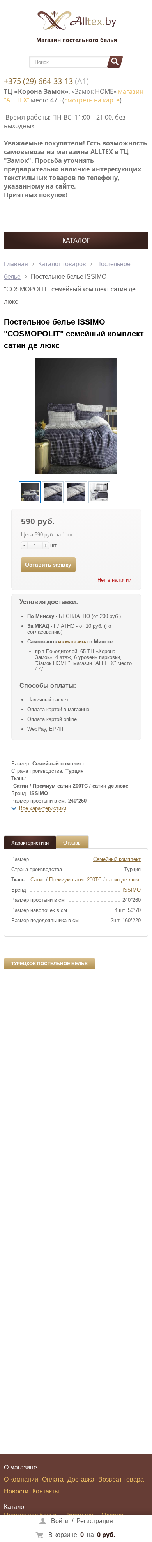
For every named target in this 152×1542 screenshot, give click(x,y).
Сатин (37, 880)
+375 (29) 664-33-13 (38, 81)
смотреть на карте (92, 100)
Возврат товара (121, 1479)
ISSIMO (131, 890)
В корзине (62, 1534)
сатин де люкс (123, 880)
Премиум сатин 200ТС (75, 880)
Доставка (80, 1479)
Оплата (53, 1479)
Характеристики (30, 843)
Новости (16, 1491)
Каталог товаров (62, 264)
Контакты (45, 1491)
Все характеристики (42, 808)
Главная (16, 264)
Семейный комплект (117, 859)
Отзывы (72, 843)
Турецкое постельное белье (49, 963)
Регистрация (94, 1521)
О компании (21, 1479)
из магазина (73, 642)
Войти (60, 1521)
